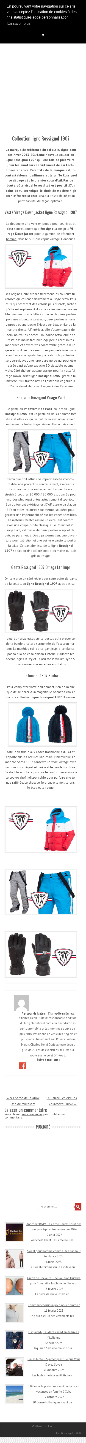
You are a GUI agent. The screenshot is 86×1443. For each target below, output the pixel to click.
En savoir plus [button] (19, 23)
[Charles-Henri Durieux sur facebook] (23, 1066)
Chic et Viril (47, 1426)
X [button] (43, 35)
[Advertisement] (43, 82)
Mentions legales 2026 (68, 1433)
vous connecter (32, 1114)
